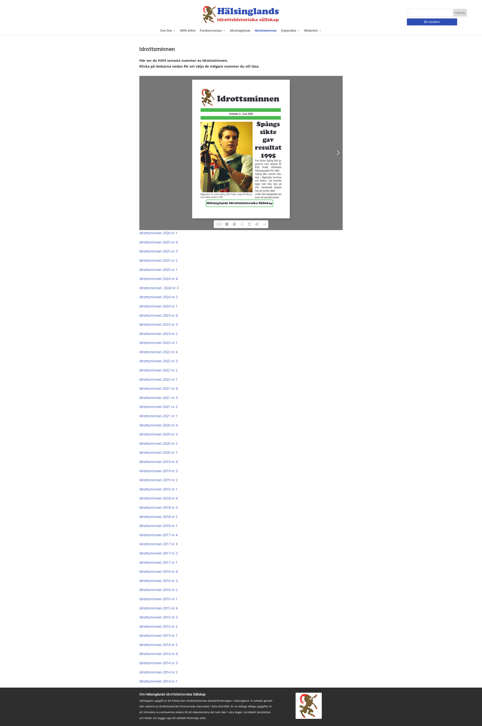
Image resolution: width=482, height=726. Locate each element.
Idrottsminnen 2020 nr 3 (158, 434)
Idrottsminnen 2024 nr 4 (158, 278)
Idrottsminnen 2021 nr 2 (158, 406)
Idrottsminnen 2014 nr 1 (158, 681)
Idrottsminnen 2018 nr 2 (158, 516)
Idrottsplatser (240, 31)
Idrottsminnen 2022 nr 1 (158, 379)
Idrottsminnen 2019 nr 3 (158, 471)
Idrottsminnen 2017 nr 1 (158, 562)
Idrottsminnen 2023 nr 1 (158, 342)
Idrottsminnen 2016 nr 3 (158, 580)
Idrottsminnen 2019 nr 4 (158, 461)
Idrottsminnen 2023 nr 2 (158, 333)
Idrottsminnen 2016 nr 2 (158, 589)
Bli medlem (432, 22)
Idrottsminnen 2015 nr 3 (158, 617)
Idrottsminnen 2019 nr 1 (158, 489)
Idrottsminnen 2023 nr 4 (158, 315)
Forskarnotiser (211, 31)
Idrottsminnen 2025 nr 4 (158, 242)
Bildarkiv (311, 31)
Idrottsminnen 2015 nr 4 (158, 608)
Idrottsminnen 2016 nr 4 (158, 571)
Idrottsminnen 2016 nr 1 (158, 599)
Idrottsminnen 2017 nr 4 (158, 535)
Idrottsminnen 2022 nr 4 (158, 352)
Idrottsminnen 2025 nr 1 (158, 269)
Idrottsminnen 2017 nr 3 (158, 544)
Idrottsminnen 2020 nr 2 (158, 443)
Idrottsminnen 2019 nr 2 (158, 480)
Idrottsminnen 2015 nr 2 (158, 626)
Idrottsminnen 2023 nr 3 (158, 324)
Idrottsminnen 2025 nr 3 (158, 251)
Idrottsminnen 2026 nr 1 (158, 233)
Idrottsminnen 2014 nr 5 (158, 644)
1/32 (218, 224)
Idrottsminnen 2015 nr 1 (158, 635)
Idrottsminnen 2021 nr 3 (158, 397)
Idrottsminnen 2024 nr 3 (158, 288)
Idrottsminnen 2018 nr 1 (158, 525)
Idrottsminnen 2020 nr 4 (158, 425)
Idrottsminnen (266, 31)
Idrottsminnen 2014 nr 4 (158, 653)
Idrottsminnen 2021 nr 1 (158, 416)
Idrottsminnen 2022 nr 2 (158, 370)
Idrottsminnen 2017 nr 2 (158, 553)
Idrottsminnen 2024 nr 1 (158, 306)
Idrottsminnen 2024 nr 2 (158, 297)
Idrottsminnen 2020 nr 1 (158, 452)
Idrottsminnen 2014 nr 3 (158, 663)
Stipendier (288, 31)
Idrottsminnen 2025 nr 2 (158, 260)
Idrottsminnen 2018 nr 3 (158, 507)
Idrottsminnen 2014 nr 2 (158, 672)
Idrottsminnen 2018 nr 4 (158, 498)
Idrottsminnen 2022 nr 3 (158, 361)
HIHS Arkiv (188, 31)
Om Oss (166, 31)
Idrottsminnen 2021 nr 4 (158, 388)
